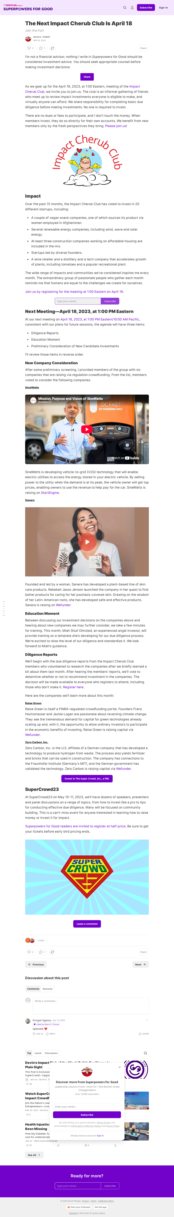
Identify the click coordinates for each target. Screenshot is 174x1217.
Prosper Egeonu (42, 1020)
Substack (73, 1213)
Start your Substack (80, 1207)
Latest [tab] (37, 1053)
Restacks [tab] (48, 988)
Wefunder (63, 605)
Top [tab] (29, 1053)
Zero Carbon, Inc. (36, 742)
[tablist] (40, 988)
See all (32, 1155)
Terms (94, 1201)
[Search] (124, 7)
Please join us (115, 126)
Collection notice (106, 1201)
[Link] (20, 196)
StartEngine (50, 493)
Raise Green (33, 703)
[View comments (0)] (58, 1145)
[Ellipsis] (147, 1020)
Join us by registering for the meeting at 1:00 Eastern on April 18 (74, 292)
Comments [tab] (33, 988)
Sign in (163, 7)
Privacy (85, 1201)
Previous (38, 964)
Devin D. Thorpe (41, 37)
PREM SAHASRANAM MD (46, 1141)
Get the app (101, 1207)
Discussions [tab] (51, 1053)
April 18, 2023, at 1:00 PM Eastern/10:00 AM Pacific (99, 319)
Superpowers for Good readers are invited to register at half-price (75, 826)
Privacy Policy (112, 1125)
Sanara (29, 500)
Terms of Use (103, 1122)
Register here (73, 687)
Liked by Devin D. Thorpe (48, 1024)
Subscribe (146, 7)
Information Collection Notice (86, 1125)
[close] (119, 1067)
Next (138, 964)
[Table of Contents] (3, 608)
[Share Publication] (132, 7)
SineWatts (32, 387)
